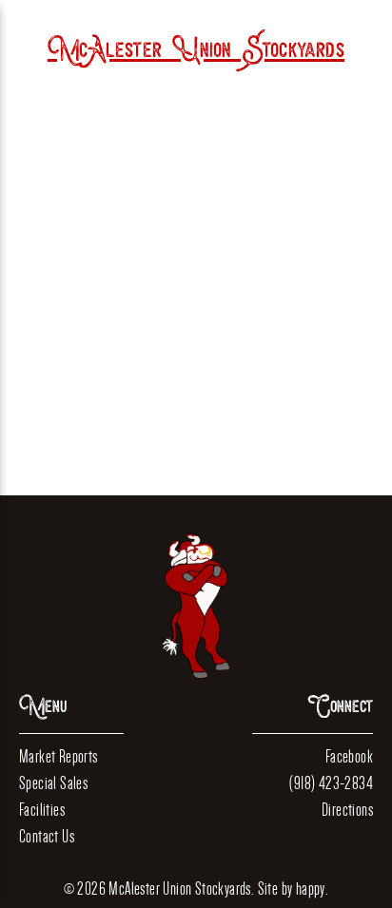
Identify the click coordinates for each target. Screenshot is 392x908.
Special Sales (53, 783)
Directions (347, 810)
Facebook (349, 756)
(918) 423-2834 (331, 783)
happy (310, 888)
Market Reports (58, 756)
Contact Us (46, 836)
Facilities (42, 810)
